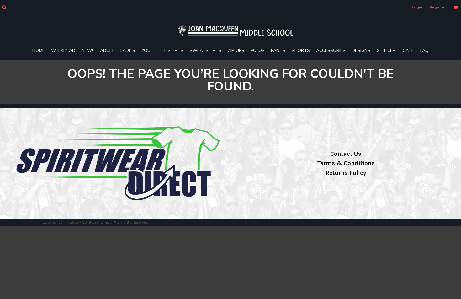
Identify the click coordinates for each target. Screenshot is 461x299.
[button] (4, 7)
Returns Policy (346, 173)
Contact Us (345, 153)
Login (417, 7)
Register (437, 7)
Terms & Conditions (346, 163)
